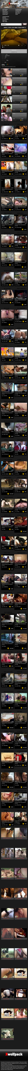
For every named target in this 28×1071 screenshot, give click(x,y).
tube (17, 491)
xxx (17, 174)
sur (6, 138)
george (18, 549)
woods (5, 705)
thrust (18, 209)
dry (17, 745)
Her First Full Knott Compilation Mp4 (20, 78)
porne (5, 804)
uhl (20, 549)
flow (4, 529)
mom (5, 360)
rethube (5, 322)
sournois (5, 395)
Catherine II (5, 11)
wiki (17, 626)
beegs (5, 156)
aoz (4, 341)
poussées (18, 302)
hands (5, 415)
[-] (7, 64)
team (5, 284)
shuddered (6, 586)
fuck (4, 685)
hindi (6, 491)
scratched (19, 666)
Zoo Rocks (5, 9)
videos (20, 360)
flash (18, 529)
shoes (18, 511)
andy (5, 191)
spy (17, 321)
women (18, 765)
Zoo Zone (5, 10)
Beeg (14, 113)
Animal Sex (5, 14)
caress (18, 705)
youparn (5, 174)
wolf (7, 434)
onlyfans (18, 586)
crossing (5, 454)
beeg (20, 227)
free (19, 395)
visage (5, 138)
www (20, 804)
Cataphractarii (6, 16)
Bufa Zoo (17, 13)
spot (4, 765)
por (17, 377)
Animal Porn (5, 13)
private (7, 191)
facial (18, 415)
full (17, 360)
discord (5, 209)
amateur (20, 321)
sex (4, 302)
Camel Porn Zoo (16, 104)
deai (4, 606)
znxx (18, 138)
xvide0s (18, 342)
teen (19, 566)
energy (5, 626)
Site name (5, 21)
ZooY (16, 14)
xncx (18, 646)
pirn (17, 454)
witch (5, 434)
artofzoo (5, 246)
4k (7, 302)
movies (5, 227)
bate (19, 685)
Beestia (4, 17)
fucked (18, 435)
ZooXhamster (18, 9)
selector (20, 174)
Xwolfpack (17, 5)
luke (6, 785)
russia (7, 284)
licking (5, 725)
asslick (18, 191)
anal (6, 824)
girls (20, 247)
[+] (6, 64)
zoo (6, 302)
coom (18, 227)
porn (18, 606)
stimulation (6, 745)
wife (6, 685)
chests (18, 247)
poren (5, 646)
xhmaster (18, 156)
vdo (6, 606)
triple (18, 785)
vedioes (5, 377)
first (20, 209)
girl (17, 566)
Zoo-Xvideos (5, 19)
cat (7, 454)
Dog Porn (5, 20)
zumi (6, 341)
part (5, 62)
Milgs (14, 86)
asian (19, 377)
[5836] (5, 548)
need (7, 415)
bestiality (5, 511)
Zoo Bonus (18, 11)
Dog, (7, 60)
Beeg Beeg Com (16, 95)
